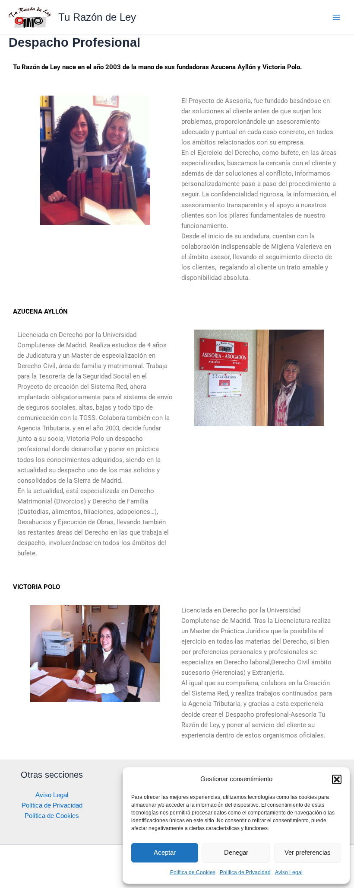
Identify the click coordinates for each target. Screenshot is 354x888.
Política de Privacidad (245, 872)
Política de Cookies (192, 872)
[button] (336, 779)
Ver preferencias (307, 852)
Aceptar (165, 852)
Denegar (236, 852)
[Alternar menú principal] (336, 17)
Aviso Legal (289, 872)
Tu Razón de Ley (97, 17)
